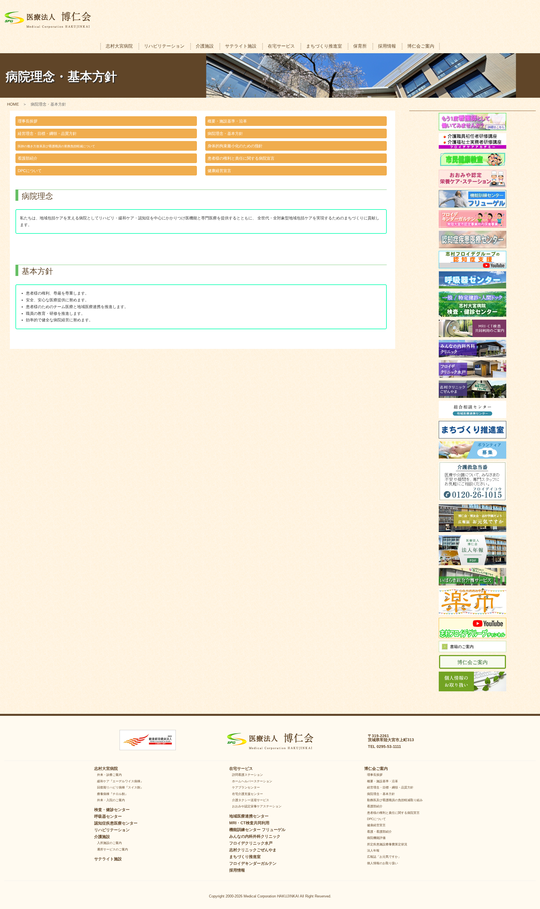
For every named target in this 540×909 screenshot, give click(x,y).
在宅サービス (281, 46)
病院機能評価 (376, 837)
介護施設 (205, 46)
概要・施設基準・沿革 (227, 121)
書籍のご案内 (462, 646)
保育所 (360, 46)
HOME (13, 104)
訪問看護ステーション (247, 774)
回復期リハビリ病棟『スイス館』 (120, 787)
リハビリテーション (164, 46)
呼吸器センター (108, 816)
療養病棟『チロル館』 (112, 794)
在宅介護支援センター (247, 794)
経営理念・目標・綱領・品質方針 (47, 133)
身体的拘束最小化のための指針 (235, 146)
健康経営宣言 (219, 170)
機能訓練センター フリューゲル (257, 829)
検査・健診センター (112, 809)
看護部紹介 (27, 158)
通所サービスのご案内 (112, 849)
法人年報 (373, 850)
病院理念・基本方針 (225, 133)
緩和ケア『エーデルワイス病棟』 (120, 781)
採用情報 (387, 46)
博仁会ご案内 (420, 46)
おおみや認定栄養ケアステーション (257, 806)
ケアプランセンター (246, 787)
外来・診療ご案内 (109, 774)
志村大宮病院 (119, 46)
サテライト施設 (240, 46)
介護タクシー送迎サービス (250, 800)
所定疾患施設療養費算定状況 (387, 844)
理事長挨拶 (27, 121)
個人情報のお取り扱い (382, 863)
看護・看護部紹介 (379, 831)
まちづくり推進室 (324, 46)
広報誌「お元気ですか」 (384, 856)
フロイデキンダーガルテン (252, 863)
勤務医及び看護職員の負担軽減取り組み (395, 800)
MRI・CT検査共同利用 (249, 823)
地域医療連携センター (249, 816)
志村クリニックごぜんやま (252, 850)
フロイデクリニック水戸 (251, 843)
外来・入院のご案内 (111, 800)
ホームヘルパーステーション (252, 781)
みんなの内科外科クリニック (254, 836)
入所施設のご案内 (109, 843)
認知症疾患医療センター (116, 823)
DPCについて (30, 170)
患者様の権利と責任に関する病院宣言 (241, 158)
